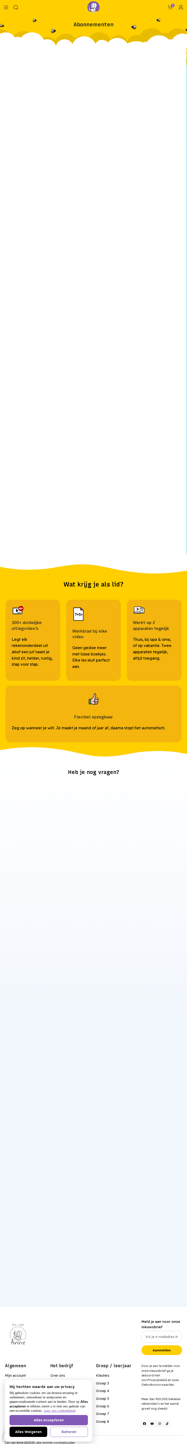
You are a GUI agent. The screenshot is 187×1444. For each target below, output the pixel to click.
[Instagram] (160, 1424)
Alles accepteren (49, 1420)
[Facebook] (144, 1424)
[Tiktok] (167, 1424)
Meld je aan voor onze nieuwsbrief (160, 1324)
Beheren (69, 1432)
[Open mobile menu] (6, 7)
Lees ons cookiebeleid (59, 1411)
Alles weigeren (28, 1432)
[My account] (181, 7)
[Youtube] (152, 1424)
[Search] (16, 7)
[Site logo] (93, 6)
